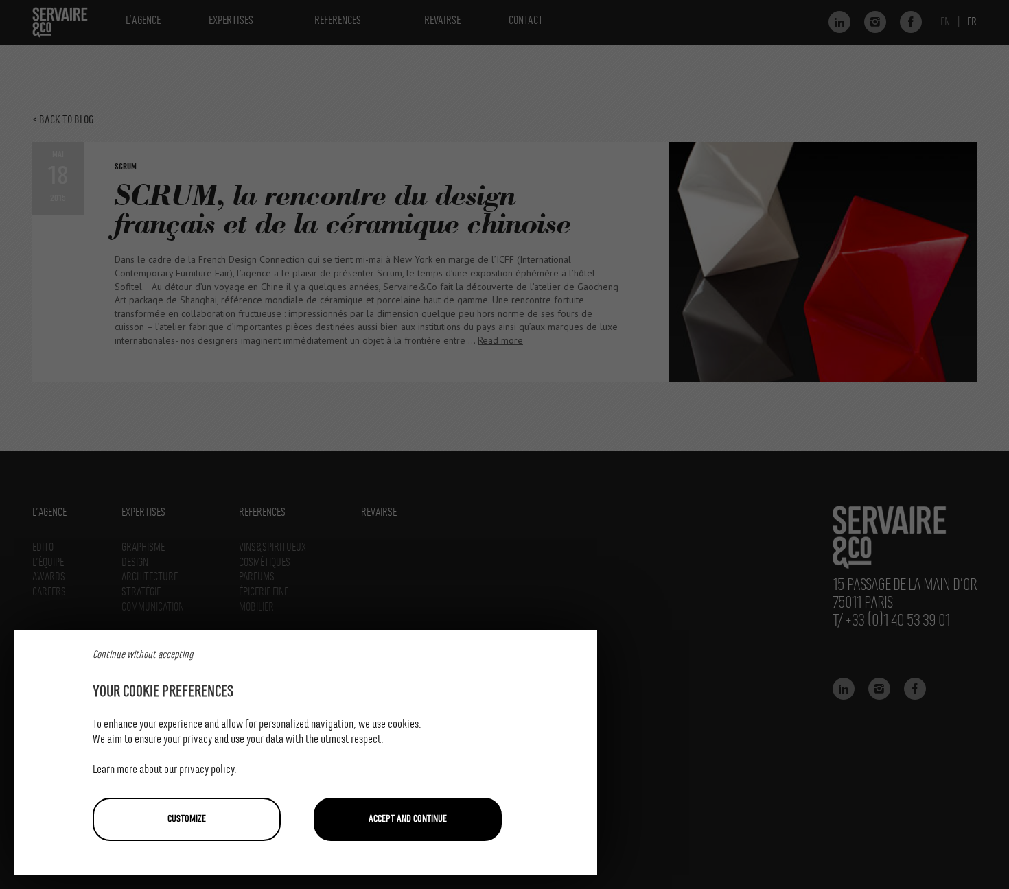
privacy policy (206, 769)
